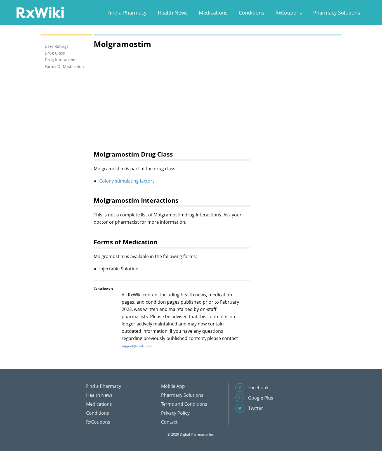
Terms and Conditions (184, 404)
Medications (213, 12)
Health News (173, 12)
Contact (169, 422)
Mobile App (173, 386)
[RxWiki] (40, 12)
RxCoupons (288, 12)
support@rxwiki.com (137, 346)
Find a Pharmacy (127, 12)
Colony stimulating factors (127, 181)
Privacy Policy (175, 413)
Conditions (251, 12)
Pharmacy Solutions (336, 12)
